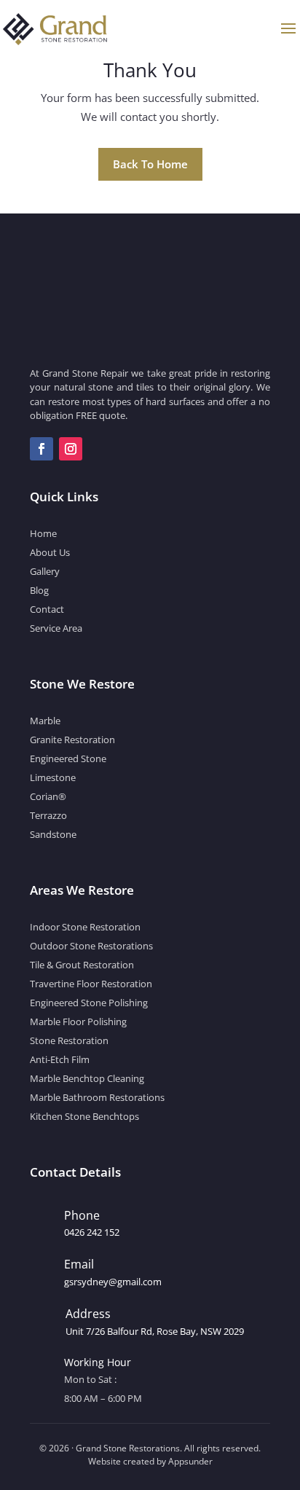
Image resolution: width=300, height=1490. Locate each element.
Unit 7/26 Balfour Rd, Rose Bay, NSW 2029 (155, 1331)
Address (88, 1314)
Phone (82, 1215)
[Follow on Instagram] (70, 448)
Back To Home (150, 164)
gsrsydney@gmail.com (113, 1281)
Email (79, 1264)
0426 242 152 (91, 1232)
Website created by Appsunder (150, 1461)
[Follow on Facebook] (41, 448)
